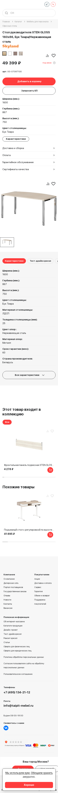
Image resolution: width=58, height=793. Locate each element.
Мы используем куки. (17, 773)
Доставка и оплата (43, 583)
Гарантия (38, 591)
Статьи (7, 642)
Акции (37, 579)
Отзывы (7, 596)
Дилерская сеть (11, 583)
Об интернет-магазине (14, 621)
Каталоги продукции (13, 626)
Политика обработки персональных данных (24, 657)
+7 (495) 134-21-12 (17, 692)
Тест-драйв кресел (40, 261)
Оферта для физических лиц (17, 646)
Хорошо (29, 785)
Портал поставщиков (13, 587)
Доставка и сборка (13, 148)
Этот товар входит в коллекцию (21, 411)
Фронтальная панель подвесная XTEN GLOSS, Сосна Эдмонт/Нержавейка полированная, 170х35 (29, 465)
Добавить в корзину (29, 81)
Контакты (8, 604)
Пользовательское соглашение (18, 674)
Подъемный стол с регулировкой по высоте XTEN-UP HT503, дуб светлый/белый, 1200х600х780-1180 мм (29, 530)
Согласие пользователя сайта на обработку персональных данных (24, 665)
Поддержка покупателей (40, 602)
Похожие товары (18, 487)
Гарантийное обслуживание (18, 162)
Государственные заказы (15, 591)
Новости (7, 600)
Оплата (6, 155)
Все (7, 422)
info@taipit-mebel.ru (18, 705)
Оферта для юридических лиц (17, 651)
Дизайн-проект (11, 630)
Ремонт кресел (10, 638)
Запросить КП (29, 90)
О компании (9, 579)
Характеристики (14, 261)
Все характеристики (27, 375)
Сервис (37, 587)
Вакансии (8, 608)
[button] (3, 477)
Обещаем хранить (42, 773)
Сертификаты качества (15, 169)
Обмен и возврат (42, 596)
